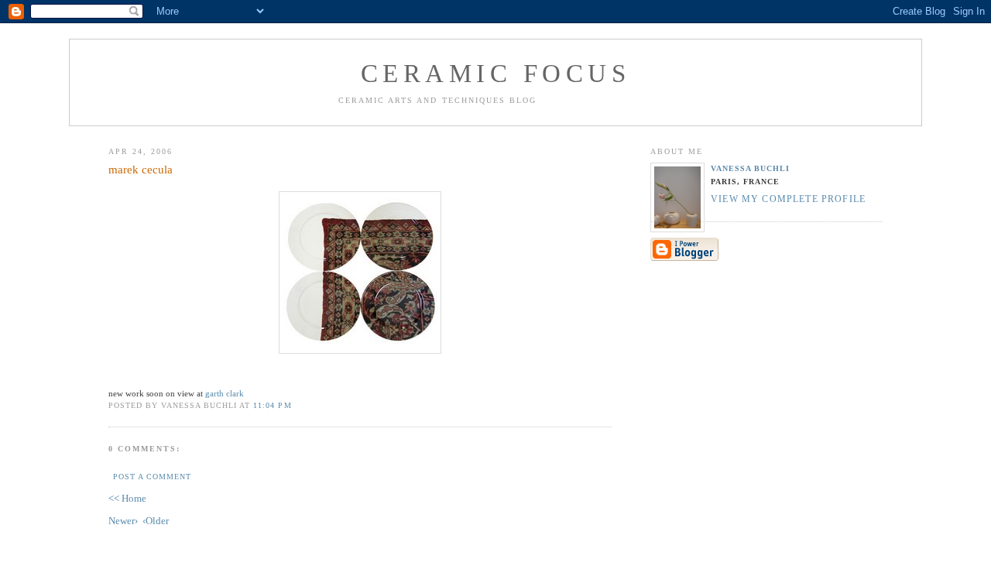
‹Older (155, 520)
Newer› (123, 520)
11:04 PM (272, 405)
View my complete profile (788, 199)
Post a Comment (152, 476)
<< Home (127, 498)
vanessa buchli (750, 168)
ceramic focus (496, 73)
